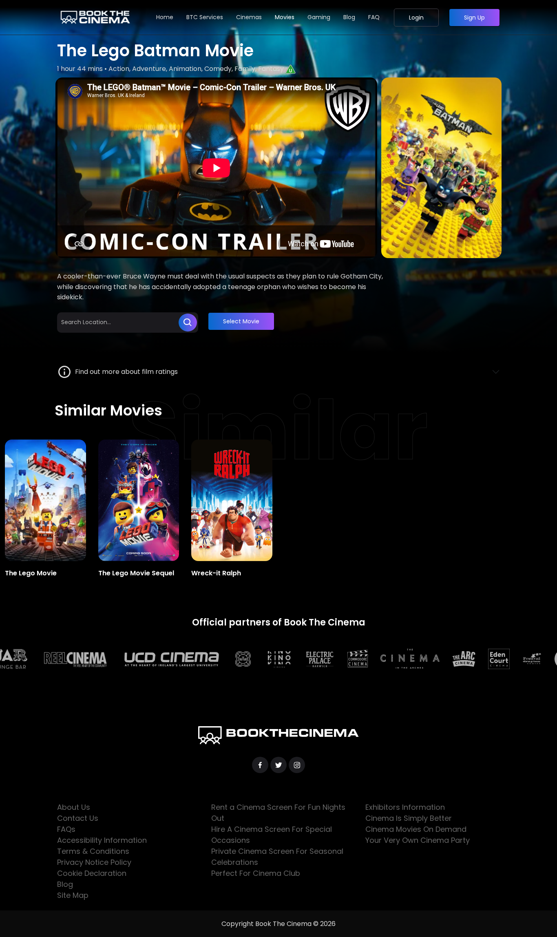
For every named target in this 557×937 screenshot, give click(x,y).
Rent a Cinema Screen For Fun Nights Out (278, 812)
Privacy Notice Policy (94, 862)
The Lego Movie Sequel (136, 573)
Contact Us (77, 818)
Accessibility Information (102, 840)
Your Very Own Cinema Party (417, 840)
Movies (284, 17)
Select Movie (241, 321)
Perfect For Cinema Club (255, 873)
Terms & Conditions (93, 851)
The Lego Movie (31, 573)
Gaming (318, 17)
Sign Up (474, 17)
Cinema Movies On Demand (415, 829)
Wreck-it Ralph (216, 573)
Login (416, 17)
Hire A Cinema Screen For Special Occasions (271, 834)
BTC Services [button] (204, 17)
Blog (349, 17)
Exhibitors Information (405, 807)
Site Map (72, 895)
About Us (73, 807)
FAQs (66, 829)
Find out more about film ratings (125, 371)
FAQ (374, 17)
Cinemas (249, 17)
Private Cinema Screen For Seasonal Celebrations (277, 856)
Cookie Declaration (91, 873)
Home (164, 17)
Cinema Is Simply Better (408, 818)
